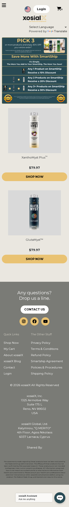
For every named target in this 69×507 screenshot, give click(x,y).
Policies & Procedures (46, 367)
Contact (9, 367)
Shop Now (11, 343)
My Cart (9, 349)
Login (41, 9)
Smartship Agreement (47, 361)
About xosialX (13, 355)
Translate (60, 31)
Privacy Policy (40, 343)
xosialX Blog (12, 361)
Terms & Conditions (44, 349)
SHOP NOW (34, 177)
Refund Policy (41, 355)
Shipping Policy (42, 373)
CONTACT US (34, 309)
